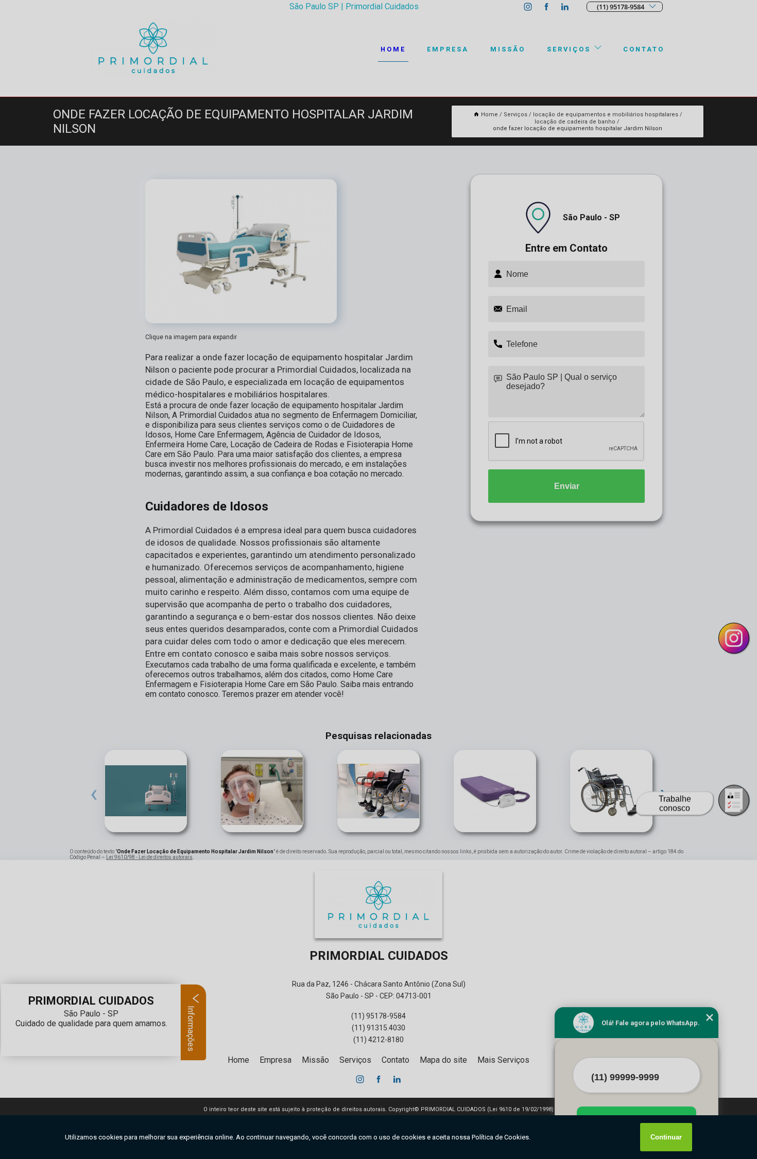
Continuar (666, 1137)
